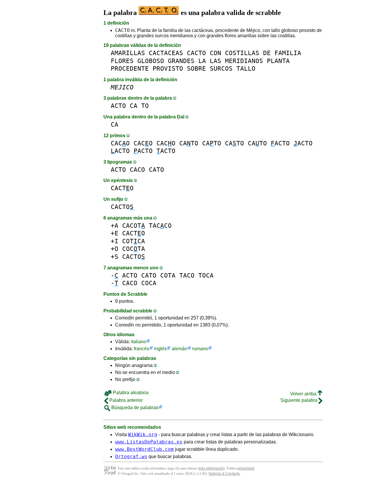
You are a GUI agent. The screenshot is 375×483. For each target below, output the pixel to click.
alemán (179, 348)
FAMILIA (288, 53)
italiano (138, 341)
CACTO (122, 30)
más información (211, 468)
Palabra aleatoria (130, 392)
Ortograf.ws (131, 456)
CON (215, 53)
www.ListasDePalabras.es (149, 442)
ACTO (118, 105)
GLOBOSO (150, 60)
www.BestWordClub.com (144, 449)
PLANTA (278, 60)
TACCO (160, 225)
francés (141, 348)
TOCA (206, 275)
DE (267, 53)
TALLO (245, 68)
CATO (188, 143)
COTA (167, 275)
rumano (200, 348)
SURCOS (221, 68)
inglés (160, 348)
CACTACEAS (166, 53)
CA (133, 105)
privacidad (246, 468)
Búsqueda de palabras (134, 407)
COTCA (133, 241)
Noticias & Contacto (224, 474)
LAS (215, 60)
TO (145, 105)
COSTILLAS (242, 53)
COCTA (133, 248)
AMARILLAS (128, 53)
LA (202, 60)
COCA (148, 283)
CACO (120, 143)
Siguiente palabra (299, 400)
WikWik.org (142, 434)
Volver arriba (304, 393)
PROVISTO (168, 68)
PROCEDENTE (130, 68)
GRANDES (181, 60)
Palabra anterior (125, 400)
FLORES (122, 60)
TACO (187, 275)
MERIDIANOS (244, 60)
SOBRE (196, 68)
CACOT (133, 225)
